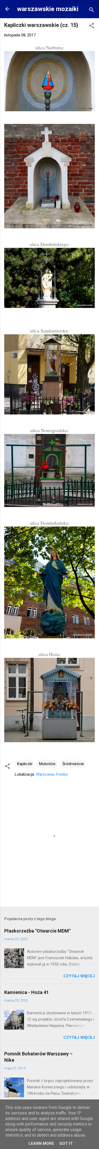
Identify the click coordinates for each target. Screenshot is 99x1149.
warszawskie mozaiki (47, 9)
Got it (66, 1143)
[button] (91, 26)
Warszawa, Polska (52, 774)
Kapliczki (24, 763)
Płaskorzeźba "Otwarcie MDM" (37, 931)
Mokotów (47, 763)
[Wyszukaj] (91, 11)
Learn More (41, 1143)
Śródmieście (73, 763)
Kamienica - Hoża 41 (26, 992)
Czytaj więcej (79, 976)
